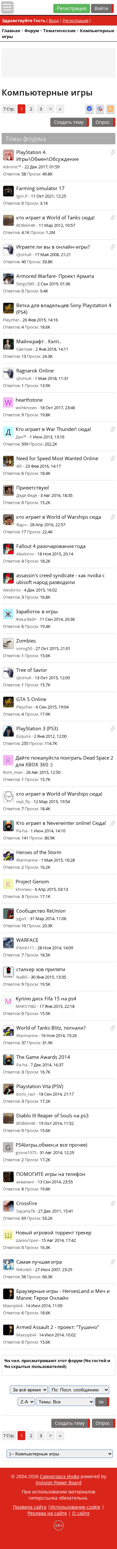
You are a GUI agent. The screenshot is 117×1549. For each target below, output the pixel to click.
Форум (31, 30)
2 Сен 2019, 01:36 (53, 284)
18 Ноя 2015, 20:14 (55, 554)
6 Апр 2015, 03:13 (51, 889)
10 (23, 926)
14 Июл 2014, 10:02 (57, 1335)
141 (24, 838)
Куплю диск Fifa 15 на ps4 (46, 998)
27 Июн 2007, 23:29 (53, 1269)
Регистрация (71, 8)
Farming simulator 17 (40, 188)
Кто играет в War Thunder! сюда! (53, 429)
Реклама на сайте (47, 1513)
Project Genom (32, 881)
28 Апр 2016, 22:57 (47, 524)
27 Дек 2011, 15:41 (55, 1211)
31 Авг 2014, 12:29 (57, 1152)
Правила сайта (29, 1507)
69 (23, 1218)
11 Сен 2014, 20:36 (57, 619)
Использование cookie (75, 1507)
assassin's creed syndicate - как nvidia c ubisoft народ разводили (60, 579)
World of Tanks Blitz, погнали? (50, 1027)
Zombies (26, 640)
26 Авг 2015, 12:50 (43, 772)
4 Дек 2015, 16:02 (40, 590)
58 (23, 174)
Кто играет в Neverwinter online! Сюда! (61, 823)
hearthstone (29, 400)
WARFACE (27, 940)
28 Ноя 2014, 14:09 (55, 948)
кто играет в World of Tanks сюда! (55, 217)
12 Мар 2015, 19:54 (51, 801)
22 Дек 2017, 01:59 (41, 167)
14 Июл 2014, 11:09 (44, 1305)
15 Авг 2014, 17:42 (58, 1240)
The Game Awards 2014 (43, 1057)
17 (23, 532)
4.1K (25, 232)
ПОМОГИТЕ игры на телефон (50, 1174)
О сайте (81, 1513)
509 (24, 444)
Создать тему (69, 122)
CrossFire (26, 1203)
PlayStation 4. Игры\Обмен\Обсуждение (47, 156)
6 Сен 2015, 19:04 (52, 707)
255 (24, 743)
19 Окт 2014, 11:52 (56, 1123)
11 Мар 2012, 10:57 (57, 225)
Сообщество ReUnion (41, 910)
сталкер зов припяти (40, 969)
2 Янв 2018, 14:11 (51, 349)
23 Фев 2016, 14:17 (43, 466)
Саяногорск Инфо (59, 1476)
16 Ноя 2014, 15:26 (59, 1035)
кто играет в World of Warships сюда (58, 517)
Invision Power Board (59, 1482)
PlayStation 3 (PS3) (37, 728)
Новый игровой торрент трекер (53, 1232)
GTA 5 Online (31, 699)
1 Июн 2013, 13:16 (47, 437)
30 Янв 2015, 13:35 (48, 977)
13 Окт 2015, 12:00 (52, 678)
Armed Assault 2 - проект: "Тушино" (57, 1327)
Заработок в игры (37, 611)
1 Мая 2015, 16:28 (58, 860)
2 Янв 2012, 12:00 (50, 736)
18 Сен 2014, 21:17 (56, 1094)
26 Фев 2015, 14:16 (40, 320)
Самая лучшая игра (39, 1261)
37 (23, 1043)
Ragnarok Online (35, 370)
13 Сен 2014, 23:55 (55, 1182)
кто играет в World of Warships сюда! (59, 793)
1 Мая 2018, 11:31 (52, 378)
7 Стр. (9, 109)
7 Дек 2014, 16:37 (47, 1065)
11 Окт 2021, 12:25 (48, 196)
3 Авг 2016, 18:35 (56, 495)
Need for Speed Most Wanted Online (57, 458)
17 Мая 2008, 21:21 (53, 254)
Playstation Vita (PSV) (39, 1086)
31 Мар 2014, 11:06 (48, 918)
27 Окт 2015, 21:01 (53, 648)
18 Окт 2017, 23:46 (57, 407)
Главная (11, 30)
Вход (53, 20)
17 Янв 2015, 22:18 (56, 1006)
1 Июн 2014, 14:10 (48, 831)
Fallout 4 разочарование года (50, 546)
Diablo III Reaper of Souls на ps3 (52, 1115)
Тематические (59, 30)
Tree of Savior (31, 670)
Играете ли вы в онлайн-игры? (53, 246)
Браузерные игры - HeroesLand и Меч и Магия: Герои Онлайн (63, 1294)
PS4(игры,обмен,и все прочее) (51, 1144)
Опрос (103, 122)
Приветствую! (32, 487)
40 (23, 262)
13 (23, 356)
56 (23, 1277)
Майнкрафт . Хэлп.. (38, 341)
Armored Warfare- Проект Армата (55, 276)
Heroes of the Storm (38, 852)
